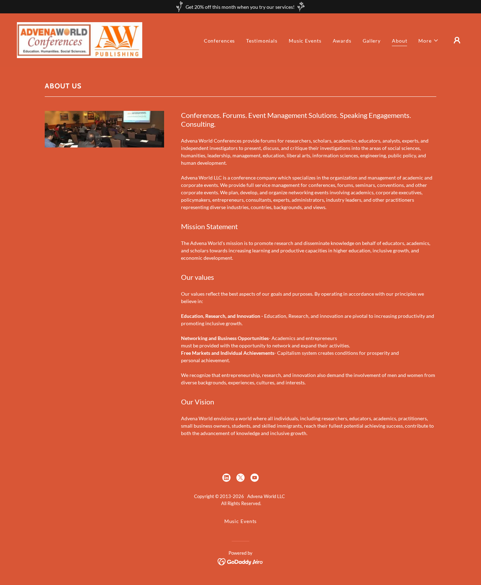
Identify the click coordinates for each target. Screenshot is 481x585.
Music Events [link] (305, 41)
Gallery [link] (372, 41)
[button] (428, 40)
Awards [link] (342, 41)
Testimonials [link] (261, 41)
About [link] (399, 41)
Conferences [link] (219, 41)
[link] (79, 40)
